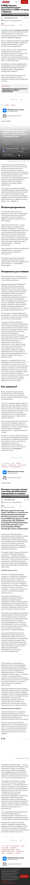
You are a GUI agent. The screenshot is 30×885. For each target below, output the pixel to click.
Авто (12, 463)
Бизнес (3, 853)
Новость (13, 105)
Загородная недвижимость (8, 851)
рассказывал (17, 448)
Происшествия (12, 465)
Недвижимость (20, 851)
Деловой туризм (15, 846)
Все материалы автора (7, 25)
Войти (24, 2)
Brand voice (18, 853)
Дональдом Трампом (14, 37)
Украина (7, 105)
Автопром (18, 463)
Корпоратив (13, 848)
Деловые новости (22, 465)
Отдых (18, 849)
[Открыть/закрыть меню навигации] (16, 2)
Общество (4, 465)
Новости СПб (5, 467)
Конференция (10, 853)
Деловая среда (5, 848)
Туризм (23, 846)
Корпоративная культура (8, 849)
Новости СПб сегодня (15, 467)
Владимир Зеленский (22, 30)
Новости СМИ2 (6, 121)
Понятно (24, 876)
